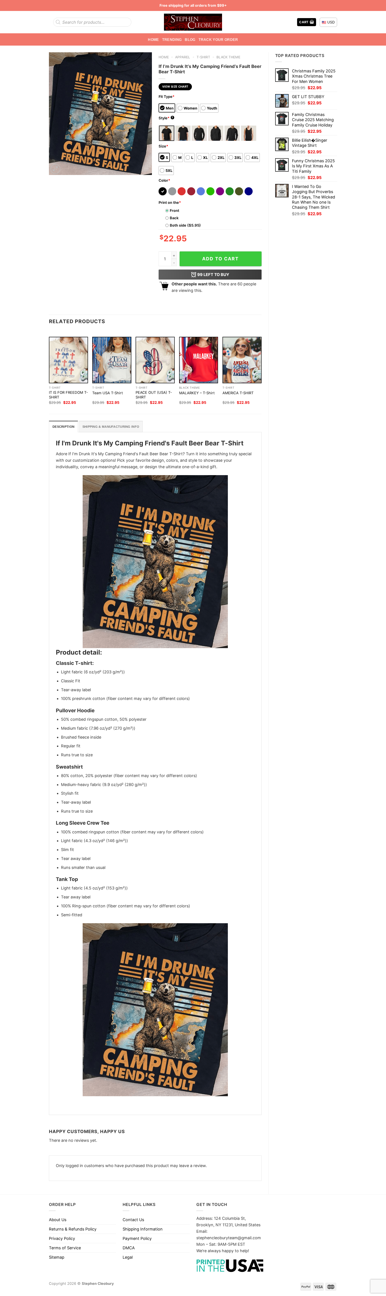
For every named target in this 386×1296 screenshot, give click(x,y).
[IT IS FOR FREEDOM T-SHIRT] (68, 360)
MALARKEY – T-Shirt (197, 393)
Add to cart (220, 258)
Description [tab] (63, 426)
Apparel (182, 57)
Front (174, 210)
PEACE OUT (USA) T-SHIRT (154, 394)
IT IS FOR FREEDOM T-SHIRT (68, 394)
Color (164, 180)
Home (153, 40)
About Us (57, 1219)
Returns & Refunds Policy (72, 1229)
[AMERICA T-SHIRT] (242, 360)
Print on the (170, 202)
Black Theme (228, 57)
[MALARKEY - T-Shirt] (199, 360)
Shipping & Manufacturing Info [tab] (110, 426)
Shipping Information (143, 1229)
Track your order (218, 40)
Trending (172, 40)
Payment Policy (137, 1238)
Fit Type (166, 96)
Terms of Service (65, 1247)
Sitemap (56, 1257)
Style (166, 118)
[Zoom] (55, 169)
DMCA (129, 1247)
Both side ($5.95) (185, 225)
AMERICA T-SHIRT (238, 393)
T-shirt (203, 57)
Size (163, 146)
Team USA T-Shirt (107, 393)
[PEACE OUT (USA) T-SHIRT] (155, 360)
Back (174, 218)
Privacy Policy (62, 1238)
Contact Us (133, 1219)
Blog (190, 40)
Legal (128, 1257)
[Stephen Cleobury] (193, 22)
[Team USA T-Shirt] (112, 360)
